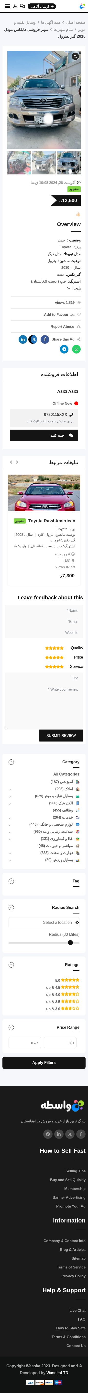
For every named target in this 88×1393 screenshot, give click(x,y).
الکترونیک (61, 803)
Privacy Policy (73, 1276)
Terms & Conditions (69, 1337)
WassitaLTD (57, 1373)
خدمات (63, 817)
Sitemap (79, 1258)
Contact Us (76, 1346)
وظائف (63, 810)
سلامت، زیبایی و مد (53, 831)
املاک (64, 789)
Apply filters (44, 1063)
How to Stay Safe (71, 1328)
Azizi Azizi (67, 391)
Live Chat (77, 1310)
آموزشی (62, 782)
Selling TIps (76, 1171)
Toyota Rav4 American (51, 520)
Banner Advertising (69, 1197)
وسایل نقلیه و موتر (54, 796)
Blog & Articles (73, 1249)
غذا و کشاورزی (57, 838)
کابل (67, 560)
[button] (17, 462)
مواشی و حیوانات (56, 846)
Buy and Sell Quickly (68, 1180)
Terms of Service (71, 1267)
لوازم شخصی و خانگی (51, 824)
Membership (75, 1189)
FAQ (82, 1319)
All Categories (66, 774)
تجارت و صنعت (56, 853)
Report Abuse (62, 326)
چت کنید (58, 435)
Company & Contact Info (65, 1241)
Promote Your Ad (71, 1206)
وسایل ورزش (59, 860)
